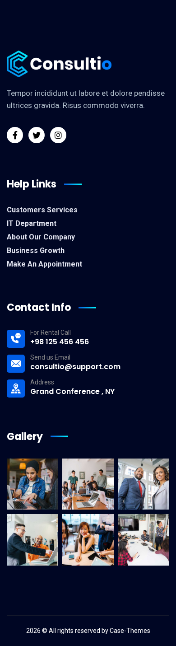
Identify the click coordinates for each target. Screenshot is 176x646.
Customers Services (42, 210)
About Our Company (41, 237)
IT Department (31, 223)
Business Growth (36, 250)
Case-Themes (130, 630)
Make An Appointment (44, 264)
